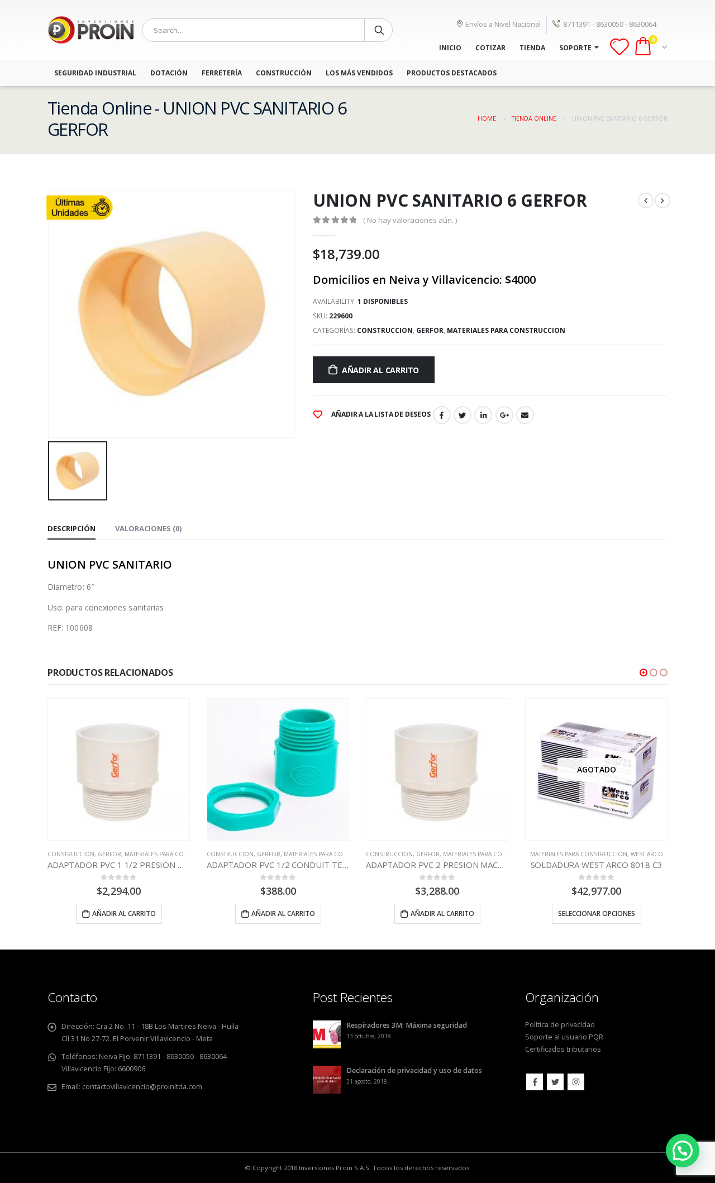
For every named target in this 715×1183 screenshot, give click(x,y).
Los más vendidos (359, 73)
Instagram (576, 1082)
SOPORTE (575, 48)
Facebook (442, 415)
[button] (643, 672)
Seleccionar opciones (596, 913)
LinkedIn (483, 415)
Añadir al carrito (380, 370)
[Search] (379, 30)
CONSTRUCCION (385, 330)
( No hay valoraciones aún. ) (410, 220)
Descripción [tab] (71, 528)
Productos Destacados (452, 73)
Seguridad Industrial (95, 73)
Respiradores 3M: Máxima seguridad (406, 1025)
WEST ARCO (647, 854)
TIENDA (532, 48)
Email (525, 415)
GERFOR (430, 330)
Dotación (169, 73)
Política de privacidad (560, 1024)
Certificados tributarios (563, 1049)
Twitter (462, 415)
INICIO (450, 48)
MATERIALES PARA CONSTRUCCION (506, 330)
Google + (504, 415)
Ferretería (222, 73)
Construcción (284, 73)
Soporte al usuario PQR (564, 1037)
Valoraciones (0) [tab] (148, 528)
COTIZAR (490, 48)
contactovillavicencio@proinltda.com (142, 1086)
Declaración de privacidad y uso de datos (414, 1070)
